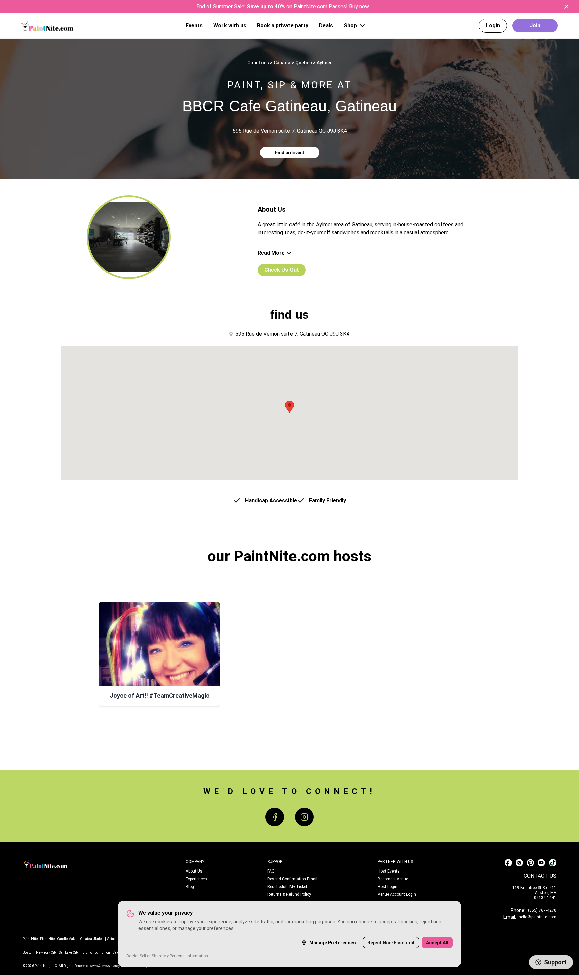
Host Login (387, 886)
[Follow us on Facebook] (508, 862)
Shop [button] (350, 25)
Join (535, 25)
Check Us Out (281, 270)
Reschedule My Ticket (287, 886)
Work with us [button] (229, 25)
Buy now (359, 6)
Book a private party (282, 25)
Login (493, 25)
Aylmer (324, 62)
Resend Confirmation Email (292, 879)
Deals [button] (326, 25)
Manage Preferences (332, 942)
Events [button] (194, 25)
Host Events (389, 871)
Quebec (303, 62)
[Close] (566, 6)
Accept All (437, 942)
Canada (282, 62)
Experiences (196, 879)
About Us (194, 871)
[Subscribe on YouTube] (541, 862)
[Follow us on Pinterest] (530, 862)
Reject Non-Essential (390, 942)
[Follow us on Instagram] (519, 862)
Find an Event (289, 152)
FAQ (271, 871)
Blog (190, 886)
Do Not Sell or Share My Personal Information (167, 956)
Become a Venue (393, 879)
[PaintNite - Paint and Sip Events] (47, 25)
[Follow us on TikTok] (552, 862)
